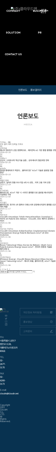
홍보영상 (27, 321)
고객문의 (27, 331)
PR (39, 32)
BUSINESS (40, 11)
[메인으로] (24, 9)
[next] (10, 269)
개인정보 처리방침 (32, 312)
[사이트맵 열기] (44, 11)
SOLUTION (13, 32)
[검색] (34, 271)
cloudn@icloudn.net (9, 393)
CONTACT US (13, 54)
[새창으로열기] (6, 315)
